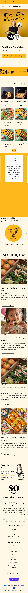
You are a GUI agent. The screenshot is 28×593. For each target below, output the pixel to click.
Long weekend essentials (7, 123)
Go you (13, 57)
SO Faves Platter (21, 122)
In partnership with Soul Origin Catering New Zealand (14, 565)
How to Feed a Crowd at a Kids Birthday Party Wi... (12, 339)
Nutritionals (14, 557)
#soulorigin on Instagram (14, 497)
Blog (14, 545)
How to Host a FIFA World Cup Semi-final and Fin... (13, 439)
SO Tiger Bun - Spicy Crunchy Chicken (21, 102)
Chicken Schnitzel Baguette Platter (7, 143)
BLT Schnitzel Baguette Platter (20, 143)
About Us (14, 554)
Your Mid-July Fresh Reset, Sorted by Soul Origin (13, 389)
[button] (24, 2)
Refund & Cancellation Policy (14, 536)
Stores (14, 534)
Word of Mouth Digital (19, 590)
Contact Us (14, 529)
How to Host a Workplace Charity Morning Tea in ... (13, 289)
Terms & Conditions (14, 562)
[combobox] (18, 2)
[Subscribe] (23, 520)
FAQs (14, 531)
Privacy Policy (14, 559)
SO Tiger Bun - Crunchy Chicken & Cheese (7, 102)
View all (14, 150)
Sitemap (14, 567)
